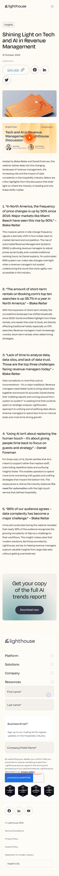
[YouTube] (28, 811)
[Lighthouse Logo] (15, 6)
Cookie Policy (11, 846)
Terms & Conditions (14, 830)
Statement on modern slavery (19, 854)
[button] (15, 70)
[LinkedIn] (19, 811)
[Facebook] (9, 811)
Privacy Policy (11, 838)
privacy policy (28, 771)
